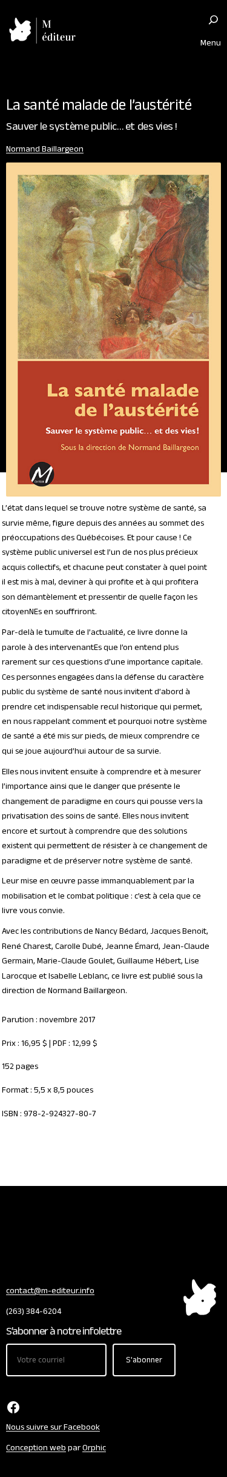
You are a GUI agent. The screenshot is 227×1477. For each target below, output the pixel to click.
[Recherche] (213, 19)
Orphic (94, 1448)
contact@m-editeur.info (50, 1291)
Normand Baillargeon (45, 149)
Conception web (36, 1448)
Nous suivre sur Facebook (53, 1427)
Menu (210, 43)
